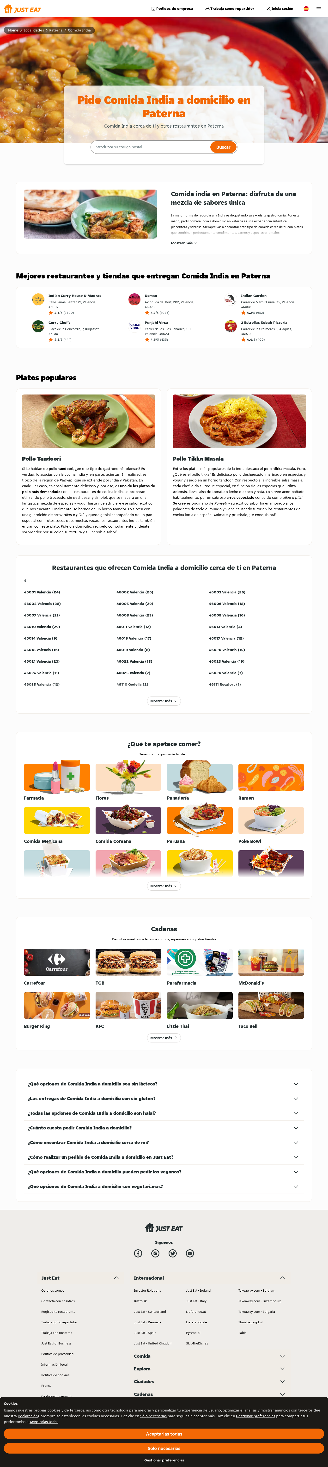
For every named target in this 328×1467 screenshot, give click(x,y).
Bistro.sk (140, 1301)
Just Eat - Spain (145, 1333)
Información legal (54, 1364)
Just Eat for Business (56, 1343)
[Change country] (306, 8)
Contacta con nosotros (58, 1301)
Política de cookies (55, 1375)
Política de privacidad (57, 1354)
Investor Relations (147, 1290)
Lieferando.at (196, 1311)
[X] (172, 1253)
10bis (242, 1333)
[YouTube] (190, 1253)
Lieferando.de (196, 1322)
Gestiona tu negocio (56, 1396)
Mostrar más (182, 243)
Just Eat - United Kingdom (153, 1343)
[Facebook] (138, 1253)
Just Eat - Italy (196, 1301)
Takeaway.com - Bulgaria (256, 1311)
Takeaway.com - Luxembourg (259, 1301)
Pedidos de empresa (174, 8)
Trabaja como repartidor (232, 8)
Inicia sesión (282, 8)
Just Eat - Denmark (147, 1322)
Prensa (46, 1385)
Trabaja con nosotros (56, 1333)
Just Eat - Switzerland (150, 1311)
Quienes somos (52, 1290)
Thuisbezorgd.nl (250, 1322)
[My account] (318, 8)
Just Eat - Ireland (198, 1290)
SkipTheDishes (197, 1343)
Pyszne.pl (193, 1333)
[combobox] (149, 147)
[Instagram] (155, 1253)
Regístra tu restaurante (58, 1311)
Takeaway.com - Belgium (256, 1290)
